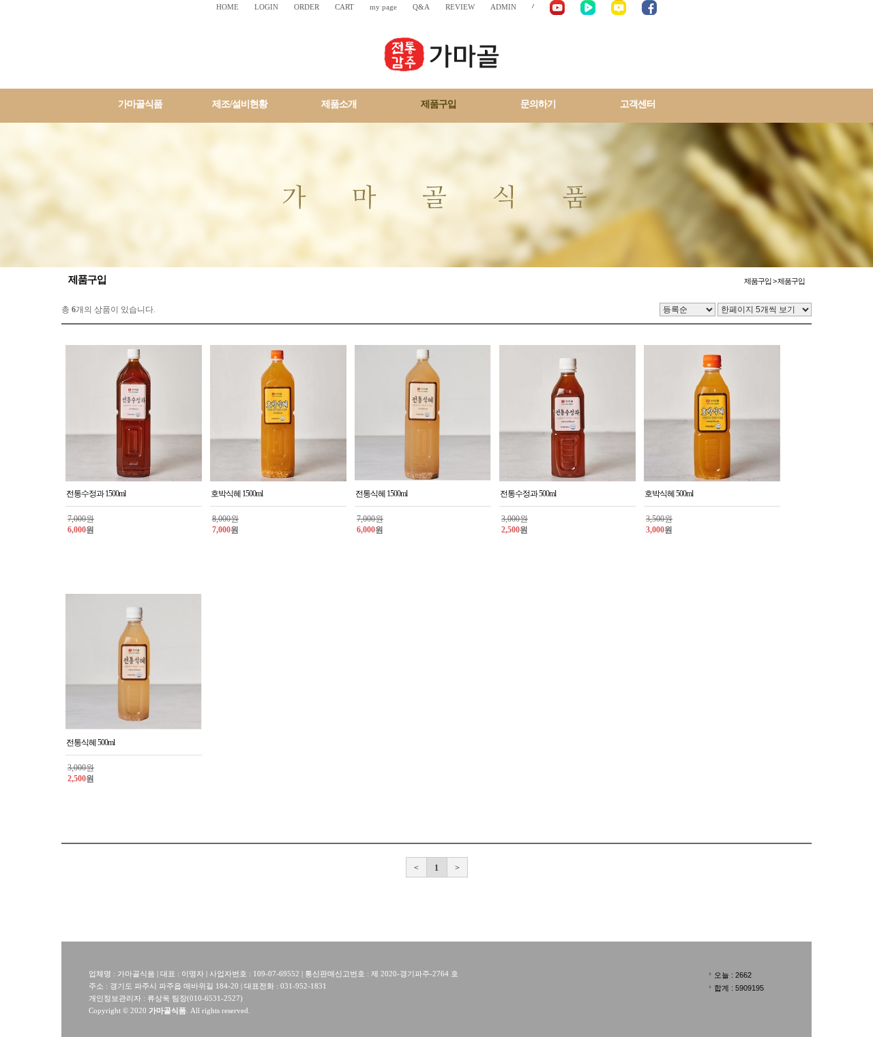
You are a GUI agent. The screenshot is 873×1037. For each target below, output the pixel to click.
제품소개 (339, 104)
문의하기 (538, 104)
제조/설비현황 (239, 104)
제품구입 (438, 104)
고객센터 (637, 104)
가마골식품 (140, 104)
